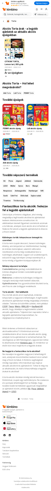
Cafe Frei (14, 196)
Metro (17, 306)
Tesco (11, 306)
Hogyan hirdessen (9, 466)
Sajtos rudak (36, 196)
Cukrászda (38, 181)
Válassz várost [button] (42, 14)
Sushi (5, 196)
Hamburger (33, 191)
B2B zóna (6, 469)
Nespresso (7, 191)
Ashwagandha (20, 191)
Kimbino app (26, 342)
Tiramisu (7, 201)
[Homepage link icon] (19, 399)
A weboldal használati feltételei (25, 484)
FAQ (4, 444)
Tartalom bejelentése (10, 450)
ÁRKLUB (25, 306)
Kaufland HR (37, 306)
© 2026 (25, 478)
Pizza (11, 181)
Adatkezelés (25, 487)
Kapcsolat (6, 447)
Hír (4, 181)
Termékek (6, 457)
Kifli (42, 191)
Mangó (35, 186)
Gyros (20, 186)
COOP (5, 306)
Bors (28, 186)
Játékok (27, 181)
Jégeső (19, 181)
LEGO (5, 186)
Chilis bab (24, 196)
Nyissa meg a (41, 3)
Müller (12, 186)
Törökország (18, 201)
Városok (5, 454)
